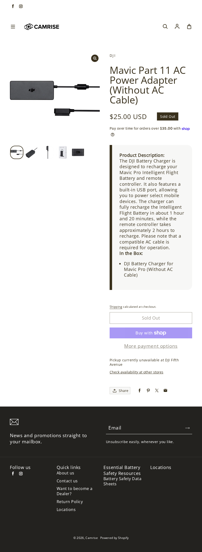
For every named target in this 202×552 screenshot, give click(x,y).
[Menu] (13, 27)
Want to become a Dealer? (75, 491)
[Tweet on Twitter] (157, 391)
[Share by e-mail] (165, 391)
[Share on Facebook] (139, 391)
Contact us (67, 481)
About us (65, 473)
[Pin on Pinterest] (148, 391)
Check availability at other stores (136, 372)
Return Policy (70, 501)
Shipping (116, 307)
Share (123, 390)
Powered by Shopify (114, 538)
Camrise (91, 538)
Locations (66, 509)
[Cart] (189, 27)
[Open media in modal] (95, 58)
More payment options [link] (150, 346)
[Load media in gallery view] (16, 152)
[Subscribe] (187, 428)
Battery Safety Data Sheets (122, 481)
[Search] (165, 27)
